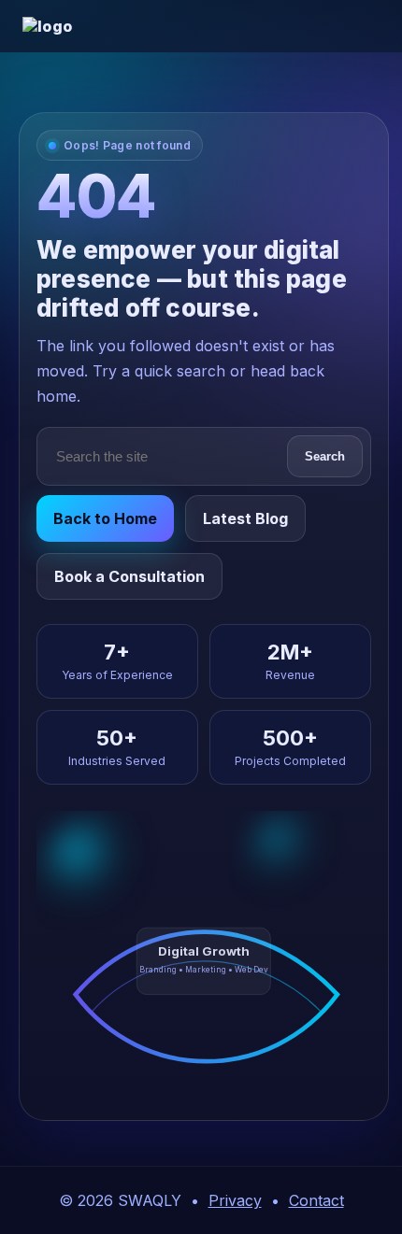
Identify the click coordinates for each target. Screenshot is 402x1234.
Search (325, 456)
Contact (316, 1200)
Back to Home (105, 518)
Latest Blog (245, 518)
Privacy (235, 1200)
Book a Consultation (129, 576)
